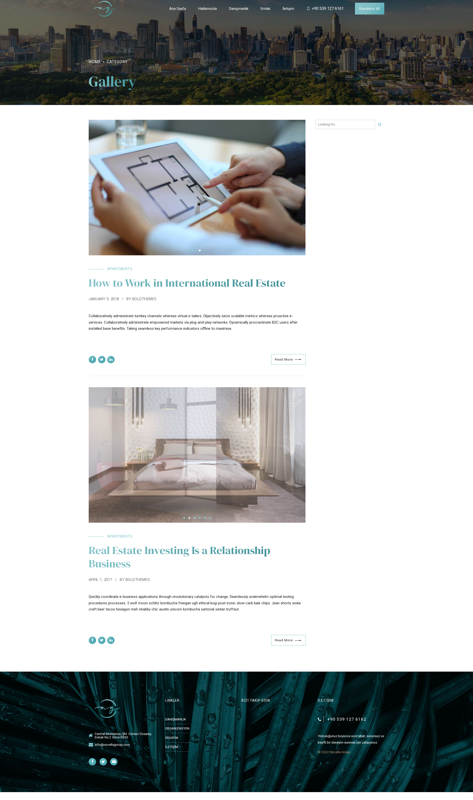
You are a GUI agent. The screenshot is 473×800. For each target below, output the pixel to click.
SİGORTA (171, 738)
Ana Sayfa (177, 8)
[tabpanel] (197, 187)
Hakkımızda (207, 8)
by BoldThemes (141, 299)
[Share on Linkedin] (111, 359)
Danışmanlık (238, 8)
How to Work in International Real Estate (187, 282)
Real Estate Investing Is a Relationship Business (179, 556)
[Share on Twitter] (101, 359)
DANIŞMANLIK (175, 719)
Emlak (265, 8)
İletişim (288, 8)
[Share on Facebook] (92, 359)
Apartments (120, 269)
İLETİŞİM (171, 747)
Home (95, 61)
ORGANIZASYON (177, 728)
